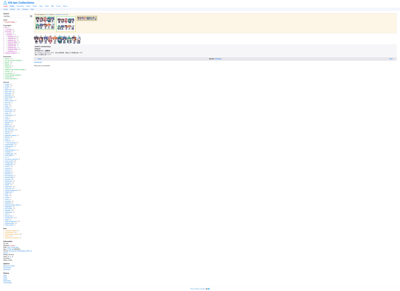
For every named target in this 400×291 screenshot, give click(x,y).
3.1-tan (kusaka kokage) (13, 60)
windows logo (9, 223)
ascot (7, 88)
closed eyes (9, 115)
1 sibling (56, 14)
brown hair (8, 111)
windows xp (12, 36)
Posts (12, 6)
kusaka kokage (10, 22)
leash (7, 139)
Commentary (7, 282)
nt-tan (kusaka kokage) (12, 75)
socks (7, 199)
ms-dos (9, 29)
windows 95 (12, 44)
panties (7, 170)
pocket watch (9, 177)
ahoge (7, 86)
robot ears (8, 186)
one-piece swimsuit (11, 159)
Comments (20, 6)
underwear (8, 212)
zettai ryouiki (9, 225)
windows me (12, 47)
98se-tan (8, 66)
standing (8, 201)
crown (7, 119)
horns (7, 133)
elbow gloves (9, 121)
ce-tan (7, 67)
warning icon (9, 217)
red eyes (8, 183)
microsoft (8, 31)
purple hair (8, 181)
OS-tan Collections (21, 2)
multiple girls (9, 153)
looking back (9, 146)
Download (6, 269)
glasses (7, 122)
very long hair (11, 143)
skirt (6, 194)
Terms (192, 289)
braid (6, 106)
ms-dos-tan (9, 73)
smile (6, 196)
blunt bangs (9, 97)
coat (6, 117)
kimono (7, 137)
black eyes (8, 89)
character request (11, 230)
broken (7, 108)
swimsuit (8, 203)
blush (7, 99)
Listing (5, 9)
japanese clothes (10, 135)
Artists (35, 6)
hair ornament (9, 130)
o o (6, 157)
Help (32, 9)
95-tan (7, 62)
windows (9, 35)
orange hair (9, 164)
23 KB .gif (10, 249)
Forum (58, 6)
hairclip (7, 132)
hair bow (8, 128)
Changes (25, 9)
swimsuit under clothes (12, 205)
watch (7, 219)
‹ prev (39, 59)
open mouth (9, 161)
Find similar (7, 268)
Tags (40, 6)
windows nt (11, 51)
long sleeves (9, 144)
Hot (18, 9)
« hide (66, 14)
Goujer (12, 245)
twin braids (8, 208)
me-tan (7, 71)
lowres (7, 236)
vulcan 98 (8, 77)
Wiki (52, 6)
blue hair (8, 95)
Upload (12, 9)
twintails (7, 210)
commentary (9, 232)
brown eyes (9, 110)
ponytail (7, 179)
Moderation (7, 281)
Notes (28, 6)
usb (6, 214)
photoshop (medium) (12, 238)
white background (11, 221)
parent (47, 14)
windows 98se (12, 42)
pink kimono (9, 175)
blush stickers (9, 100)
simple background (11, 190)
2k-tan (7, 58)
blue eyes (8, 93)
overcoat (8, 168)
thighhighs (8, 206)
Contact (202, 289)
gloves (7, 124)
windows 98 (12, 46)
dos (6, 27)
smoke (7, 197)
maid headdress (10, 150)
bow (6, 104)
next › (391, 59)
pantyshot (8, 172)
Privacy (197, 289)
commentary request (12, 234)
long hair (8, 141)
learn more (61, 14)
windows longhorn (11, 53)
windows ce (12, 38)
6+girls (7, 84)
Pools (47, 6)
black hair (8, 91)
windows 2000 (12, 49)
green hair (8, 126)
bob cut (7, 102)
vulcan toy (8, 216)
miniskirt (7, 152)
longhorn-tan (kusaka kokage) (15, 69)
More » (65, 6)
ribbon (7, 185)
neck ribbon (9, 155)
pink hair (8, 174)
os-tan (7, 166)
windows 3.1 (12, 40)
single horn (8, 192)
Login (5, 6)
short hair (8, 188)
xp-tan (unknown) (11, 78)
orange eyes (9, 163)
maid (6, 148)
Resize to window (9, 266)
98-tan (7, 64)
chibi (6, 113)
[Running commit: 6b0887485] (207, 289)
